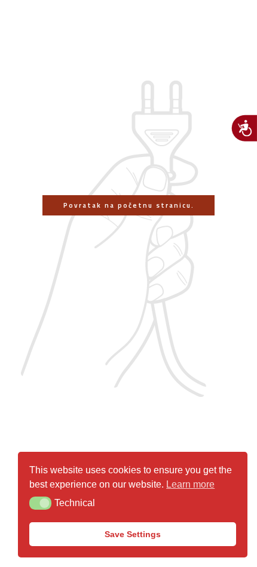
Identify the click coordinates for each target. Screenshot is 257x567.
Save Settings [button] (133, 534)
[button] (40, 503)
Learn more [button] (190, 484)
